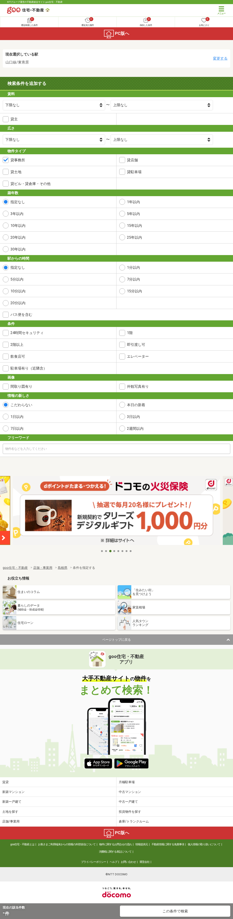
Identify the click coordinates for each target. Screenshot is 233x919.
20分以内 (17, 303)
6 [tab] (123, 551)
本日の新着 (136, 405)
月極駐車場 (127, 782)
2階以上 (16, 344)
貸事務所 (17, 160)
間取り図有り (21, 386)
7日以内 (16, 428)
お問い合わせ (128, 861)
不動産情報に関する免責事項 (168, 844)
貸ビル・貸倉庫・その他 (30, 184)
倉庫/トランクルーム (134, 821)
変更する (220, 58)
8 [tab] (131, 551)
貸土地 (15, 172)
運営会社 (144, 861)
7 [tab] (127, 551)
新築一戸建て (11, 801)
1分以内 (133, 267)
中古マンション (130, 792)
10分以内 (17, 291)
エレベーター (138, 356)
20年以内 (17, 237)
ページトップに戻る (116, 639)
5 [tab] (118, 551)
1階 (130, 333)
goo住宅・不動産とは (22, 844)
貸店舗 (132, 160)
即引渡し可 (136, 344)
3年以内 (16, 214)
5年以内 (133, 214)
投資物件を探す (130, 811)
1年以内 (133, 202)
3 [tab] (110, 551)
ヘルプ (113, 861)
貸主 (14, 119)
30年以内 (17, 249)
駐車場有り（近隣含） (28, 368)
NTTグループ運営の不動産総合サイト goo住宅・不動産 (35, 2)
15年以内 (134, 225)
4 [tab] (114, 551)
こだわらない (21, 405)
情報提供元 (141, 844)
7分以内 (133, 279)
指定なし (17, 202)
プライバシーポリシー (93, 861)
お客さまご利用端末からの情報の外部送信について (67, 844)
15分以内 (134, 291)
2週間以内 (135, 428)
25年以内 (134, 237)
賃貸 (5, 782)
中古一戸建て (128, 801)
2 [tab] (106, 551)
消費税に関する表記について (115, 851)
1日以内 (16, 417)
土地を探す (10, 811)
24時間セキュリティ (27, 333)
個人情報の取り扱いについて (204, 844)
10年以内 (17, 225)
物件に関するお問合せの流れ (115, 844)
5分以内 (16, 279)
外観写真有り (138, 386)
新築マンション (13, 792)
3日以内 (133, 417)
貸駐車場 (134, 172)
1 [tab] (102, 551)
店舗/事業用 (11, 821)
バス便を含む (21, 314)
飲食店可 (17, 356)
